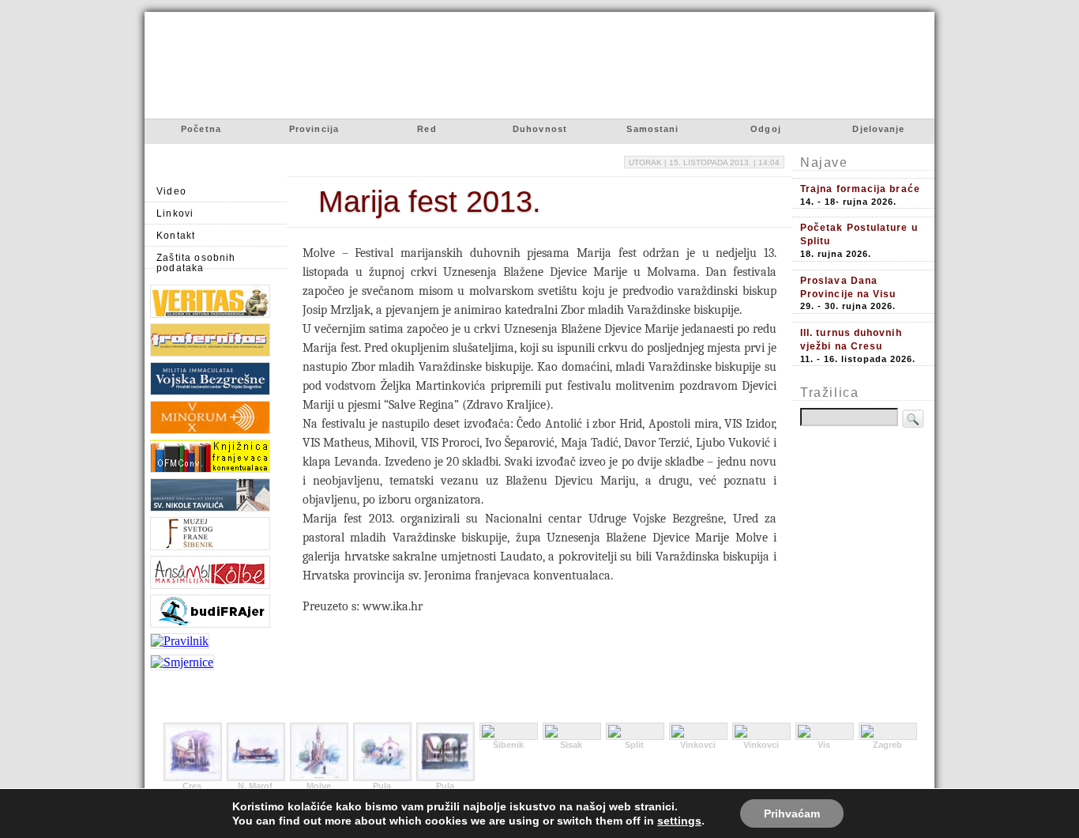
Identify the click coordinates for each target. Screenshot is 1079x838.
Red (426, 129)
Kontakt (175, 235)
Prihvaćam (792, 813)
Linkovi (175, 213)
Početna (201, 129)
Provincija (314, 129)
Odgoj (765, 129)
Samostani (652, 129)
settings (679, 820)
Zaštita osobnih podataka (196, 260)
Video (171, 191)
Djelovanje (878, 129)
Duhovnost (540, 129)
